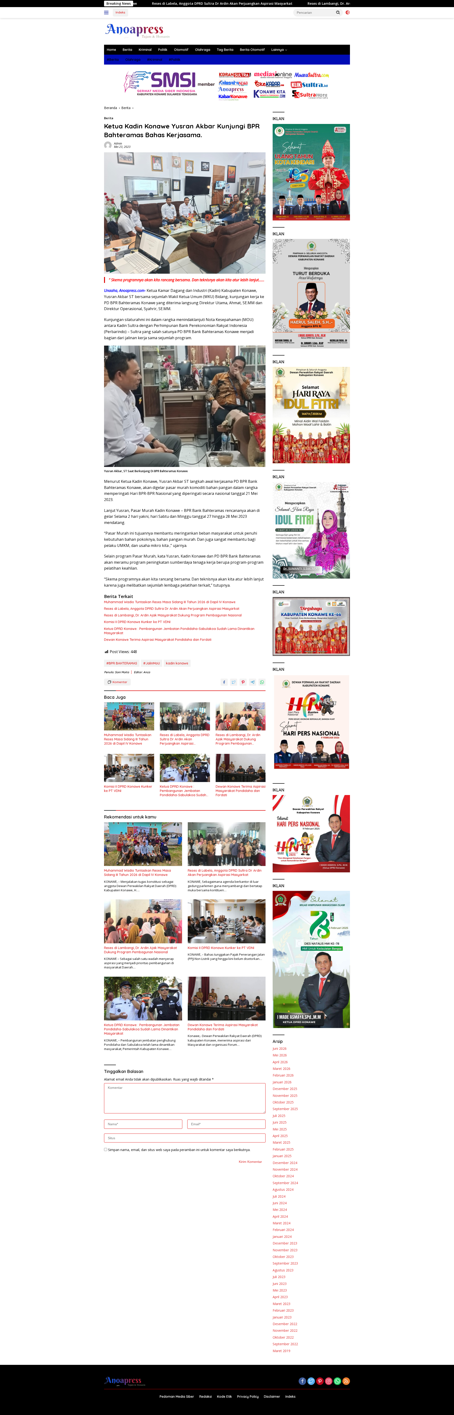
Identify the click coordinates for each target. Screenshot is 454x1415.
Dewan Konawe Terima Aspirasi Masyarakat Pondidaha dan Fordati (157, 639)
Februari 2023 (283, 1310)
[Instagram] (328, 1381)
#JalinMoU (151, 663)
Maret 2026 (281, 1068)
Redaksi (205, 1396)
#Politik (174, 59)
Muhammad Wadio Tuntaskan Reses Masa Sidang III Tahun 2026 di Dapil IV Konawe (170, 602)
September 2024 (285, 1183)
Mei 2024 (280, 1209)
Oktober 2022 (283, 1337)
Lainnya (277, 50)
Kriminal (145, 50)
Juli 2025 (279, 1115)
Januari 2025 (282, 1156)
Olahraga (202, 50)
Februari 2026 (283, 1075)
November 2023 (285, 1250)
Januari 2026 (282, 1082)
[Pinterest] (320, 1381)
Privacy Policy (248, 1396)
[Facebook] (302, 1381)
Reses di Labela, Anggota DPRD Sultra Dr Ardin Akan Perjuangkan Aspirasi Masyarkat (144, 3)
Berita (127, 50)
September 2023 (285, 1263)
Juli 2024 (279, 1196)
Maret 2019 (281, 1351)
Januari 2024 (282, 1236)
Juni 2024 (280, 1203)
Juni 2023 (280, 1283)
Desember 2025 (285, 1088)
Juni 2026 (280, 1048)
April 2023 (280, 1297)
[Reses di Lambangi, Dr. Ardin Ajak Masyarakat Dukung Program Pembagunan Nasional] (241, 716)
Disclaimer (272, 1396)
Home (111, 50)
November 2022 (285, 1330)
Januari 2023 (282, 1317)
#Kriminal (154, 59)
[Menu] (107, 13)
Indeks (120, 12)
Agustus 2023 (283, 1270)
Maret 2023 (281, 1303)
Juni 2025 (280, 1122)
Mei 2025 (280, 1129)
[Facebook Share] (224, 682)
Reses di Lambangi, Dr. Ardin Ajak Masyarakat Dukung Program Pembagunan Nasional (301, 3)
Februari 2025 (283, 1149)
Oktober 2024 (283, 1176)
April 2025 (280, 1136)
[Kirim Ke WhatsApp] (262, 682)
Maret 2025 (281, 1142)
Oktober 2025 (283, 1102)
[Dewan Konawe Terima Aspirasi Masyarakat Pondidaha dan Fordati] (241, 768)
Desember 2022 (285, 1324)
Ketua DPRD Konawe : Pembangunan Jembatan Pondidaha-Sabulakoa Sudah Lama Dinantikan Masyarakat (179, 631)
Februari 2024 (283, 1229)
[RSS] (346, 1381)
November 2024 (285, 1169)
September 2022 (285, 1344)
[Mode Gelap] (347, 13)
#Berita (113, 59)
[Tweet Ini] (233, 682)
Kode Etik (224, 1396)
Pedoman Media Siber (177, 1396)
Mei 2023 (280, 1290)
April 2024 (280, 1216)
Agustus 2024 (283, 1189)
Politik (162, 50)
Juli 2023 (279, 1276)
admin (118, 143)
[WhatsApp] (337, 1381)
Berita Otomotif (252, 50)
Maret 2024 (281, 1223)
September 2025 (285, 1109)
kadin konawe (177, 663)
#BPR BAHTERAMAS (121, 663)
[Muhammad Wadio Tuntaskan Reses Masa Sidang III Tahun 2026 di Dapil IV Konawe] (129, 716)
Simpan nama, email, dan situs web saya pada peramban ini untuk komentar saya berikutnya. (179, 1149)
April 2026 (280, 1062)
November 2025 (285, 1095)
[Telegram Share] (252, 682)
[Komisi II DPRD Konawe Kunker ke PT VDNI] (129, 768)
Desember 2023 (285, 1243)
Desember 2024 (285, 1162)
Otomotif (181, 50)
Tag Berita (225, 50)
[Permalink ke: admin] (108, 145)
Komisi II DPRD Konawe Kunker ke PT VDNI (137, 622)
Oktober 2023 (283, 1256)
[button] (338, 12)
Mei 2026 (280, 1055)
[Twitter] (311, 1381)
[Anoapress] (138, 31)
